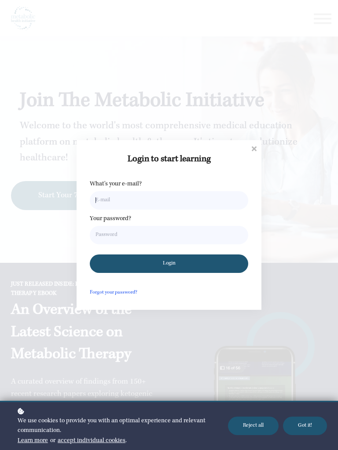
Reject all (253, 425)
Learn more (33, 441)
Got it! (305, 425)
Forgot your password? (113, 292)
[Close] (254, 147)
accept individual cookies (91, 441)
